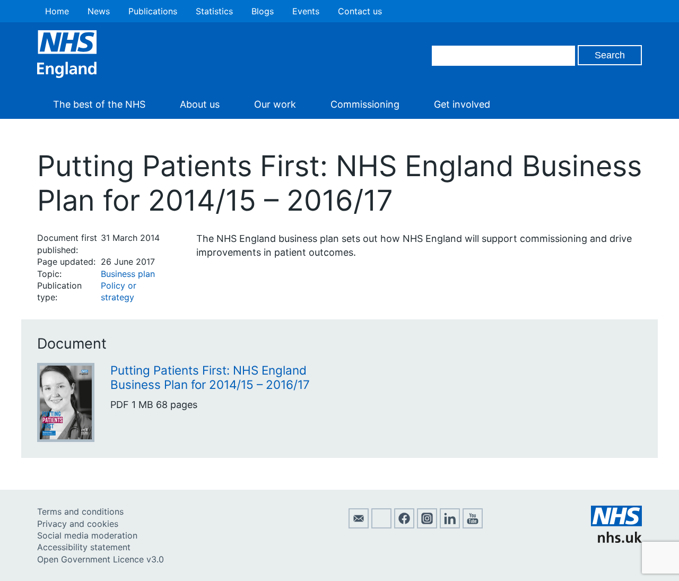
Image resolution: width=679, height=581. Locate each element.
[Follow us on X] (381, 525)
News (99, 11)
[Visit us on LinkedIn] (450, 525)
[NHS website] (616, 539)
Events (305, 11)
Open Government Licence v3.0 (100, 559)
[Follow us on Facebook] (404, 525)
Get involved (462, 104)
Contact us (360, 11)
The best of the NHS (99, 104)
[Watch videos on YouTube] (473, 525)
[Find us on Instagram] (427, 525)
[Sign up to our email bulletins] (359, 525)
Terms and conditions (80, 511)
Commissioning (364, 104)
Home (57, 11)
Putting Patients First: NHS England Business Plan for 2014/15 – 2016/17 (210, 377)
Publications (152, 11)
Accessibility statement (83, 547)
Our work (275, 104)
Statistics (214, 11)
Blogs (262, 11)
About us (200, 104)
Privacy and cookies (77, 523)
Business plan (128, 273)
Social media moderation (87, 535)
